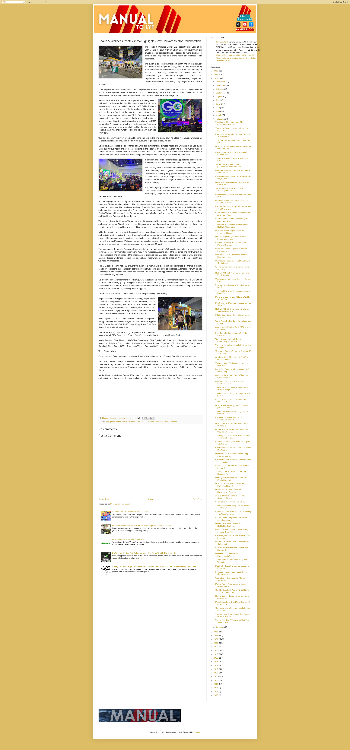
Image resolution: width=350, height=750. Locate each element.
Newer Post (104, 499)
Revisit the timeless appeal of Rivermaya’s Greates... (228, 491)
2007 (216, 691)
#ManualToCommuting (226, 55)
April (218, 111)
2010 (216, 680)
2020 (216, 643)
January (219, 627)
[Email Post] (138, 418)
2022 (216, 635)
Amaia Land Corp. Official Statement (128, 539)
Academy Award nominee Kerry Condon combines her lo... (232, 436)
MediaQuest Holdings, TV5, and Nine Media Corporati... (231, 479)
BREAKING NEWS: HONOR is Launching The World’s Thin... (233, 513)
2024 (216, 78)
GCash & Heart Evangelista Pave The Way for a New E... (231, 430)
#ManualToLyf (242, 55)
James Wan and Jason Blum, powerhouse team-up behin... (229, 165)
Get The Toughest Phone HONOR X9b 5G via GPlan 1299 (232, 591)
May (218, 108)
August (219, 96)
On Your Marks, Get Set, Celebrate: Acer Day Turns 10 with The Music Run (144, 553)
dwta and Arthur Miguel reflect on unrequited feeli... (229, 231)
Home (150, 499)
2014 (216, 665)
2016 (216, 658)
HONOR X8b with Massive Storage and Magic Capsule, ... (232, 274)
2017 (216, 654)
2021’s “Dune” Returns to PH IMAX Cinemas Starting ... (230, 497)
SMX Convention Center (159, 422)
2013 (216, 669)
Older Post (197, 499)
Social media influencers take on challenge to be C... (229, 189)
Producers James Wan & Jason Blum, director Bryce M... (231, 531)
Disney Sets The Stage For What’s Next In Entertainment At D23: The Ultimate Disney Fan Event (154, 567)
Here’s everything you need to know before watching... (230, 238)
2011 (216, 676)
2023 (216, 632)
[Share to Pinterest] (153, 418)
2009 (216, 684)
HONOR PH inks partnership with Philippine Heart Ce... (229, 485)
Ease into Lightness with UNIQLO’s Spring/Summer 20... (230, 418)
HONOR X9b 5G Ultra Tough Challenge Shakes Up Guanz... (232, 310)
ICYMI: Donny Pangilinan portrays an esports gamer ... (231, 519)
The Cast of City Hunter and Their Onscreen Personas (230, 123)
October (219, 89)
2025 (216, 75)
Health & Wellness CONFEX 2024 (135, 422)
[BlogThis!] (145, 418)
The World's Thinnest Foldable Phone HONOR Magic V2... (231, 388)
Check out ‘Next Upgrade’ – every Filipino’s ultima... (229, 382)
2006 (216, 695)
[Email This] (143, 418)
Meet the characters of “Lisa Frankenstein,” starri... (227, 555)
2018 (216, 650)
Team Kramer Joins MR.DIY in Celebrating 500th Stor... (228, 340)
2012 (216, 673)
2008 (216, 688)
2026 (216, 71)
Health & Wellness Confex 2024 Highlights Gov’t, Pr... (229, 525)
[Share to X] (148, 418)
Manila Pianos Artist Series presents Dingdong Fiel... (230, 585)
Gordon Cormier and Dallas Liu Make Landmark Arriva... (231, 201)
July (218, 100)
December (220, 82)
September (221, 93)
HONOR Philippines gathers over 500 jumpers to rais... (231, 406)
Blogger (197, 732)
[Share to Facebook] (151, 418)
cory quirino (110, 422)
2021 (216, 639)
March (219, 115)
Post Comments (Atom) (120, 504)
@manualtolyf (222, 42)
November (220, 85)
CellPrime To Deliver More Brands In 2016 (130, 512)
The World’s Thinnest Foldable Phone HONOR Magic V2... (231, 225)
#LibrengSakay (222, 58)
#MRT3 (252, 55)
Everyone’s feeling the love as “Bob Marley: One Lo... (230, 244)
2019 (216, 647)
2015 (216, 661)
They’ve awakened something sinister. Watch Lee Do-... (231, 412)
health (118, 422)
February (220, 119)
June (218, 104)
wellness (173, 422)
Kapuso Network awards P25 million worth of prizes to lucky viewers (141, 525)
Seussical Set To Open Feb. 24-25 (230, 502)
